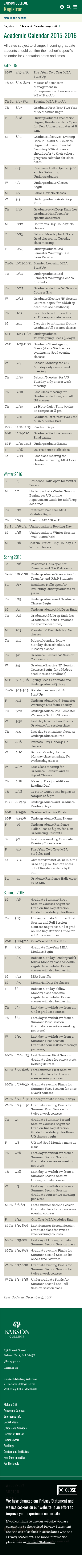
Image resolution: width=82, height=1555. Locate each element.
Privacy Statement (41, 1542)
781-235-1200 (12, 1361)
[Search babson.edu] (69, 7)
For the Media (11, 1463)
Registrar (13, 9)
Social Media (11, 1422)
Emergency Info (12, 1416)
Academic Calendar (15, 1410)
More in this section (39, 17)
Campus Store (11, 1440)
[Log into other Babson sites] (62, 7)
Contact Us (11, 1367)
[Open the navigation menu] (75, 7)
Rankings (9, 1445)
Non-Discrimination (14, 1457)
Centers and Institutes (16, 1451)
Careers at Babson (14, 1434)
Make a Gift (10, 1404)
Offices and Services (15, 1428)
